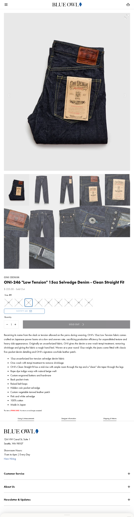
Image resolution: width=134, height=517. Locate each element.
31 (29, 302)
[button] (6, 4)
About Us (9, 486)
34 (58, 302)
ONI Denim (11, 277)
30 (18, 302)
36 (68, 302)
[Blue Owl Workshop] (67, 4)
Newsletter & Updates (17, 499)
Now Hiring (10, 458)
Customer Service (14, 473)
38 (78, 302)
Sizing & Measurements (26, 418)
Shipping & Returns (110, 418)
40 (89, 302)
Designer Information (68, 418)
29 (8, 302)
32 (38, 302)
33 (48, 302)
